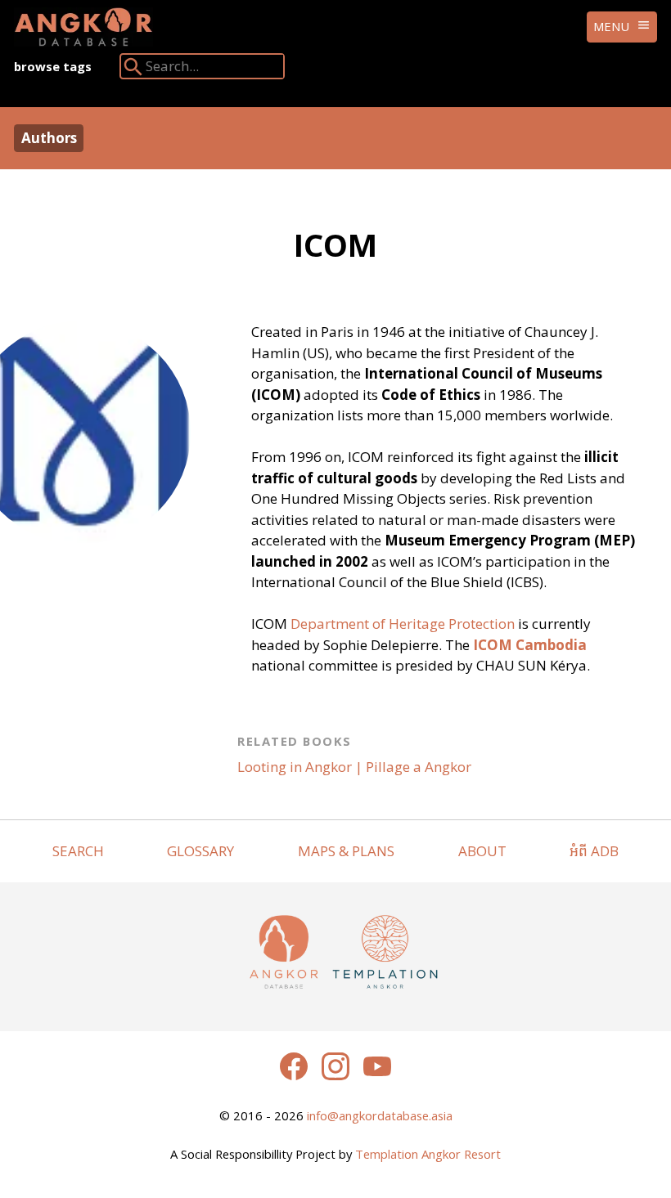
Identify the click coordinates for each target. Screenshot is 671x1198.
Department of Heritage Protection (402, 623)
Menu (611, 26)
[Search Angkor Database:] (133, 70)
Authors (49, 137)
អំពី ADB (594, 850)
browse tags (53, 66)
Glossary (200, 850)
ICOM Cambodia (530, 644)
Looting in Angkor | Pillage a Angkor (354, 766)
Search (78, 850)
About (482, 850)
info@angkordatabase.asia (380, 1115)
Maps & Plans (346, 850)
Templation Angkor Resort (428, 1154)
